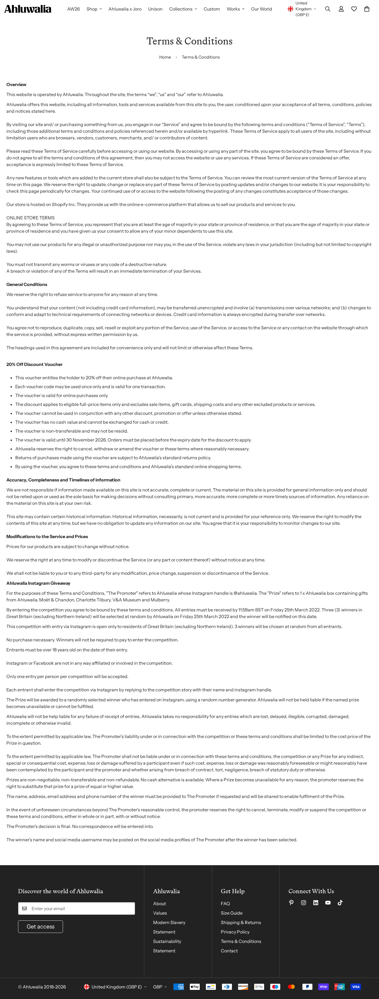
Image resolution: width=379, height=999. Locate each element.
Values (160, 913)
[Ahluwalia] (27, 9)
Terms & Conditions (241, 941)
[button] (366, 8)
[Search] (327, 9)
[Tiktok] (340, 902)
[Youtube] (328, 902)
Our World (261, 9)
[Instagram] (303, 902)
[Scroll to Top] (368, 968)
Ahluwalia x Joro (125, 9)
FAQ (225, 903)
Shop (92, 9)
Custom (212, 9)
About (159, 903)
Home (165, 57)
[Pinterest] (291, 902)
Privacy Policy (235, 932)
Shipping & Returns (241, 922)
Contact (229, 950)
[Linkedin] (316, 902)
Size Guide (231, 913)
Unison (155, 9)
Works (233, 9)
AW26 (73, 9)
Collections (181, 9)
